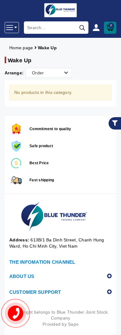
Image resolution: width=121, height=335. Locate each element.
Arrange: (14, 72)
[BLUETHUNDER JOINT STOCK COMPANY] (60, 216)
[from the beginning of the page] (110, 324)
